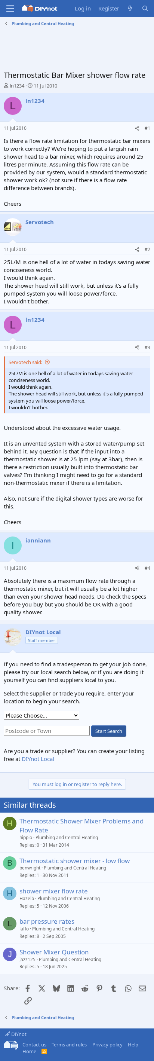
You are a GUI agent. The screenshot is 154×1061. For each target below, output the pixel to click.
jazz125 (27, 959)
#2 (147, 249)
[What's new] (130, 8)
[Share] (137, 128)
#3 (147, 347)
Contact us (34, 1044)
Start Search (108, 731)
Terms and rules (69, 1044)
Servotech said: (25, 362)
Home (29, 1051)
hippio (25, 837)
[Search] (145, 8)
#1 (147, 128)
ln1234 (17, 85)
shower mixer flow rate (53, 891)
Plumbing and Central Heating (67, 837)
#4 (147, 568)
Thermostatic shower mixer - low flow (74, 860)
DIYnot (18, 1034)
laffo (24, 929)
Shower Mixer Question (54, 952)
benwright (29, 868)
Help (133, 1044)
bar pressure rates (46, 921)
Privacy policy (107, 1044)
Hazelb (26, 898)
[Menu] (10, 8)
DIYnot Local (38, 758)
